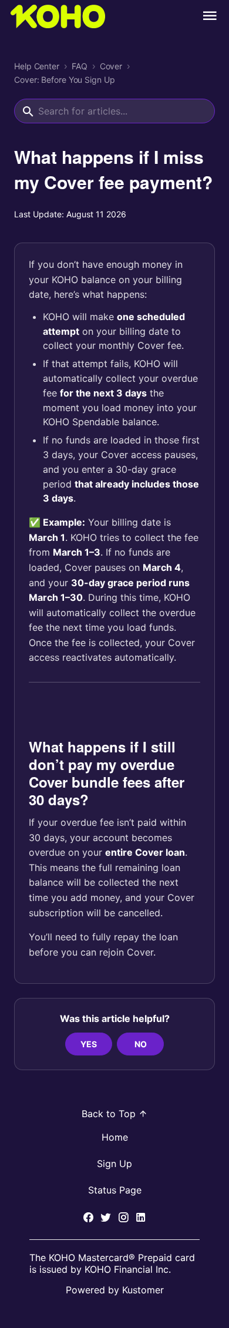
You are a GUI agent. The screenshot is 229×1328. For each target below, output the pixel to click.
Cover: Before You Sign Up (64, 80)
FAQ (79, 66)
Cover (111, 66)
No (140, 1044)
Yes (88, 1044)
